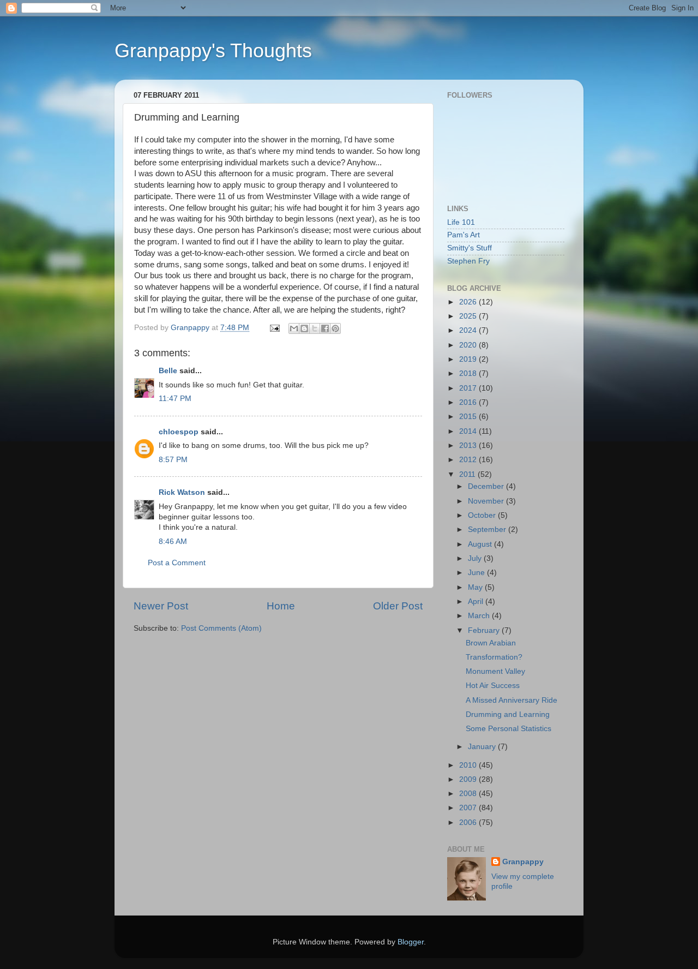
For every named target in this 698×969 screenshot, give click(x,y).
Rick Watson (182, 492)
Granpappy (523, 862)
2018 (469, 373)
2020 (469, 345)
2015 (469, 416)
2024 (469, 330)
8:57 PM (173, 460)
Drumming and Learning (508, 714)
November (487, 501)
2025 (469, 316)
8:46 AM (173, 541)
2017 (469, 388)
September (488, 529)
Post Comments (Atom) (221, 628)
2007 (469, 808)
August (481, 544)
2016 (469, 402)
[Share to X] (314, 328)
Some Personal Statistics (508, 729)
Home (281, 606)
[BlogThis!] (304, 328)
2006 (469, 822)
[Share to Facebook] (325, 328)
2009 (469, 779)
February (485, 630)
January (483, 747)
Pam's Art (463, 235)
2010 (469, 765)
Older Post (398, 606)
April (476, 601)
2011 (468, 474)
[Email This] (293, 328)
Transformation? (494, 657)
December (487, 486)
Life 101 (461, 222)
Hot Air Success (493, 685)
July (476, 558)
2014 (469, 431)
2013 (469, 445)
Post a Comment (177, 563)
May (476, 587)
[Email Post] (274, 328)
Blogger (411, 942)
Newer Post (161, 606)
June (477, 573)
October (483, 515)
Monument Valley (495, 671)
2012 (469, 460)
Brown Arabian (491, 643)
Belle (168, 371)
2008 (469, 793)
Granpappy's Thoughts (213, 50)
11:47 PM (175, 398)
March (480, 616)
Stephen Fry (468, 261)
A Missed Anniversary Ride (511, 700)
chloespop (178, 432)
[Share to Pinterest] (335, 328)
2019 (469, 359)
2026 (469, 302)
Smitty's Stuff (469, 248)
